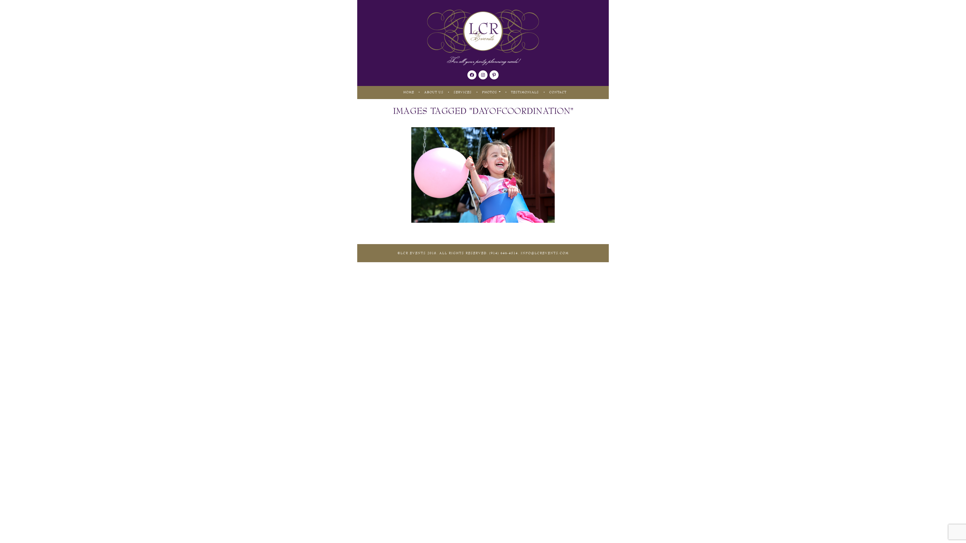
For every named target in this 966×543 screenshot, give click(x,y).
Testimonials (525, 92)
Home (408, 92)
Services (463, 92)
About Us (434, 92)
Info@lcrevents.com (545, 253)
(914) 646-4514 (503, 253)
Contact (558, 92)
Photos (489, 92)
